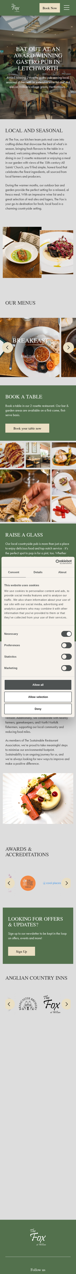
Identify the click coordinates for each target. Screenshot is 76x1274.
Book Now (50, 8)
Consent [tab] (13, 572)
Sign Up (21, 951)
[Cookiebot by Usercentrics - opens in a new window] (55, 562)
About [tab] (62, 572)
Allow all (38, 684)
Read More (28, 356)
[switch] (66, 645)
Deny (38, 708)
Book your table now (27, 428)
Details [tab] (38, 572)
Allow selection (38, 696)
